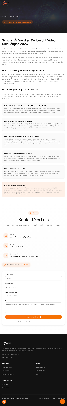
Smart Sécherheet (7, 367)
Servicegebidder (40, 370)
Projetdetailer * (9, 301)
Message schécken (32, 317)
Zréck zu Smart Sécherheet (12, 16)
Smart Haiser (5, 370)
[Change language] (4, 402)
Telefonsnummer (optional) (12, 292)
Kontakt (38, 374)
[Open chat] (62, 401)
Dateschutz (5, 388)
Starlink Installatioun (8, 374)
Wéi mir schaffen (40, 367)
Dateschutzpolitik (47, 321)
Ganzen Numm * (9, 274)
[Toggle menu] (63, 3)
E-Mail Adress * (9, 283)
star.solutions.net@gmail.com (21, 237)
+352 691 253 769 (17, 247)
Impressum (5, 384)
